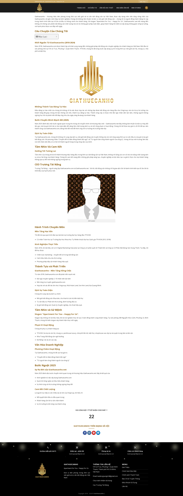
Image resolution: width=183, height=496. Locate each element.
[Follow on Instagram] (89, 433)
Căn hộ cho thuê (106, 8)
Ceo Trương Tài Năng (101, 485)
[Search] (146, 7)
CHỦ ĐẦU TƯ (92, 8)
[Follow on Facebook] (85, 433)
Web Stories (136, 8)
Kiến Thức (142, 1)
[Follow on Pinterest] (94, 433)
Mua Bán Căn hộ (122, 8)
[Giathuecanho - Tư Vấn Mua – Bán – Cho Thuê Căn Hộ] (47, 7)
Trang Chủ (81, 8)
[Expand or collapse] (56, 36)
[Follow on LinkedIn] (98, 433)
